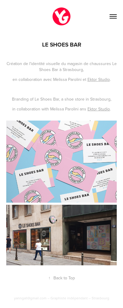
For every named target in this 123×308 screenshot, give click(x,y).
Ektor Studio (98, 79)
